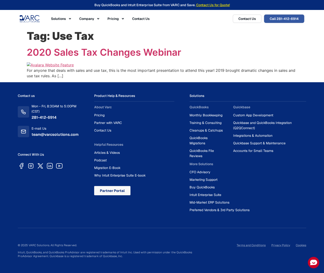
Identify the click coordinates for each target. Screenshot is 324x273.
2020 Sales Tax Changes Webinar (104, 52)
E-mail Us (39, 128)
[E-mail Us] (23, 131)
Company (86, 19)
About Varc (103, 107)
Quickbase (241, 107)
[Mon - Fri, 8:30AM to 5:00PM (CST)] (23, 112)
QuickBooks (199, 107)
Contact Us (141, 19)
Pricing (113, 19)
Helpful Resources (108, 144)
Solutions (58, 19)
